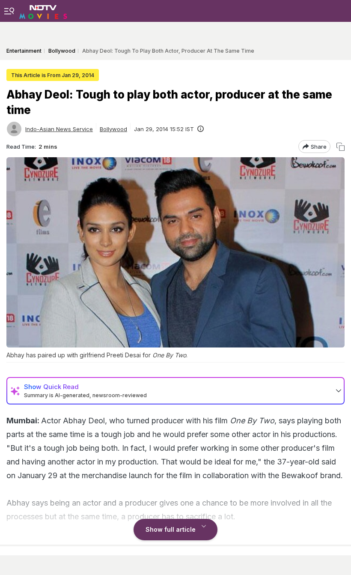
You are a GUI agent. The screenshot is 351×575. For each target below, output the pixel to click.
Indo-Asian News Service (59, 129)
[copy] (340, 147)
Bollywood (113, 129)
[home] (43, 10)
